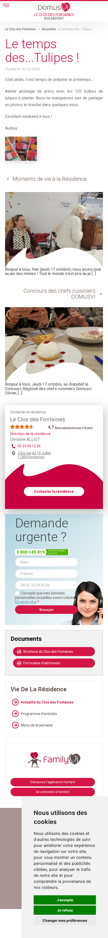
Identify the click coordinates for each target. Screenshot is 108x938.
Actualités (49, 29)
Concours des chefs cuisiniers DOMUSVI (59, 294)
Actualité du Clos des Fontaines (47, 702)
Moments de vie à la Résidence (50, 179)
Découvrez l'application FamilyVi (52, 782)
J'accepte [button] (65, 900)
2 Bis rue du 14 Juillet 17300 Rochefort (34, 455)
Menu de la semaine (37, 725)
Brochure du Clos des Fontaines (48, 652)
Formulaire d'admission (41, 663)
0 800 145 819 (31, 552)
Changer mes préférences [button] (64, 920)
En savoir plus (26, 602)
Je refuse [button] (65, 910)
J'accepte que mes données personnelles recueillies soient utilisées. (46, 597)
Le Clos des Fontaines (20, 29)
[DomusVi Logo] (54, 7)
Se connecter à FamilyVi (53, 792)
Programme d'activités (39, 714)
